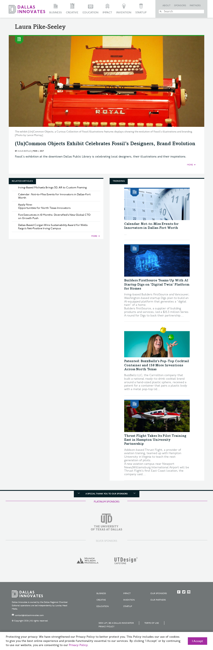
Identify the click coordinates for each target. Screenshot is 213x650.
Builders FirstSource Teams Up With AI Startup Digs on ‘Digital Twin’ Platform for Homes (156, 284)
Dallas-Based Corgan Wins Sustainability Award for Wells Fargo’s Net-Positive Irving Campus (53, 226)
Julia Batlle (24, 151)
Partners (195, 5)
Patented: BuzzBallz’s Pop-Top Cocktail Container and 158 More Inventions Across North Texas (156, 365)
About (166, 5)
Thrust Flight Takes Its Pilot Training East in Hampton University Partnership (155, 440)
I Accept (197, 641)
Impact (107, 12)
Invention (123, 12)
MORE (190, 165)
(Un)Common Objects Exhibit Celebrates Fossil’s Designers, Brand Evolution (105, 144)
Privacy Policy (106, 626)
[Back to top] (197, 623)
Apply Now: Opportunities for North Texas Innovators (44, 206)
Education (90, 12)
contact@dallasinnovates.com (29, 615)
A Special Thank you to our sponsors (106, 494)
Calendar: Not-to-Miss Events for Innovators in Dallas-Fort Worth (54, 196)
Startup (140, 12)
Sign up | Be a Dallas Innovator (116, 623)
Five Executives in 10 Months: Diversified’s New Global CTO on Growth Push (54, 216)
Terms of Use (151, 623)
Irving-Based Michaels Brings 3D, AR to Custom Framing (52, 187)
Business (55, 12)
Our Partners (158, 600)
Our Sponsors (158, 593)
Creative (72, 12)
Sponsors (180, 5)
